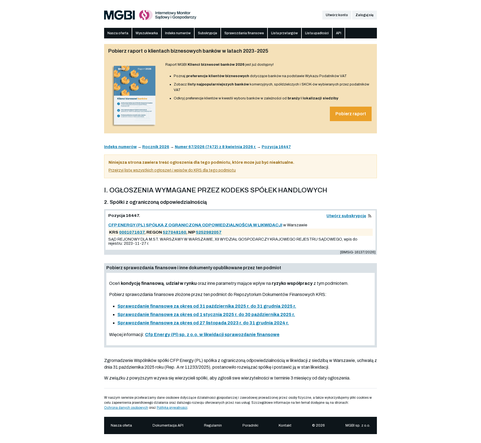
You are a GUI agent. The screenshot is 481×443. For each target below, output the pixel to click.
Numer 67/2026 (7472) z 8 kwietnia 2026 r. (215, 147)
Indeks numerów (178, 33)
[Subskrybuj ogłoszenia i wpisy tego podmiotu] (369, 216)
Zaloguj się (364, 15)
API (338, 33)
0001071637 (131, 232)
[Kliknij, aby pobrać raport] (134, 127)
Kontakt (285, 425)
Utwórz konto (337, 15)
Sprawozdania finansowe (244, 33)
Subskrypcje (207, 33)
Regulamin (213, 425)
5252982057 (209, 232)
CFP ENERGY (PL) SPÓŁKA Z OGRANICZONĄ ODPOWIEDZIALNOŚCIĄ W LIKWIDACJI (195, 225)
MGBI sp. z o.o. (357, 425)
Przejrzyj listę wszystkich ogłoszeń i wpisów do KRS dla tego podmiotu (172, 170)
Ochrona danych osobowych (126, 408)
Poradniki (250, 425)
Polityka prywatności (172, 408)
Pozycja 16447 (276, 147)
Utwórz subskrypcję (346, 216)
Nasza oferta (117, 33)
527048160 (174, 232)
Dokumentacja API (168, 425)
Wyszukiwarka (147, 33)
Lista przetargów (284, 33)
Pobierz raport (350, 113)
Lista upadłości (317, 33)
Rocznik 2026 (155, 147)
